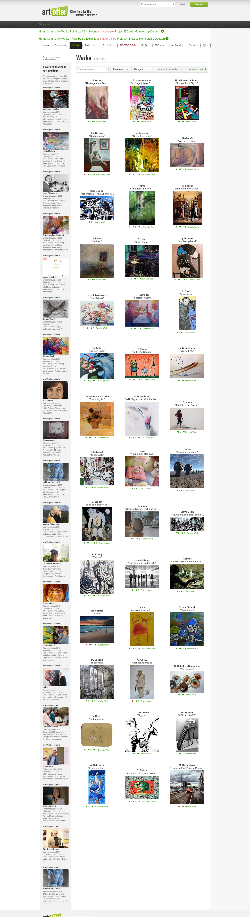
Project (119, 31)
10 (90, 543)
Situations (117, 69)
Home (42, 31)
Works (65, 31)
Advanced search (197, 69)
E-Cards (129, 31)
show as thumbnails (167, 69)
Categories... (140, 69)
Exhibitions (90, 31)
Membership (142, 31)
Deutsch (155, 31)
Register (199, 4)
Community (54, 31)
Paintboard (76, 31)
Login (182, 4)
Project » (122, 38)
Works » (66, 38)
